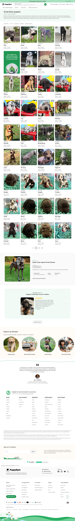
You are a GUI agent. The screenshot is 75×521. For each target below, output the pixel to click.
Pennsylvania (47, 420)
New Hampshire (48, 413)
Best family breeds (66, 354)
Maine (46, 406)
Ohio (33, 420)
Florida (59, 404)
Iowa (33, 404)
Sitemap (20, 509)
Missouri (33, 413)
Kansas (33, 406)
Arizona (20, 400)
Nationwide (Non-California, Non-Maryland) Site (49, 509)
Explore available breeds (10, 488)
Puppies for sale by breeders (10, 465)
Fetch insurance (24, 492)
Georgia (59, 406)
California (8, 400)
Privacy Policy (14, 509)
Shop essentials (9, 493)
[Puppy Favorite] (18, 28)
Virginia (59, 422)
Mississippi (60, 413)
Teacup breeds (47, 354)
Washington (8, 415)
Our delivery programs (65, 492)
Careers (62, 496)
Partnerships (24, 494)
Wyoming (8, 418)
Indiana (33, 402)
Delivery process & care (33, 7)
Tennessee (60, 420)
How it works (23, 7)
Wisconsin (34, 424)
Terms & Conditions (51, 492)
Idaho (7, 404)
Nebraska (34, 415)
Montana (7, 406)
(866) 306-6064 (47, 471)
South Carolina (60, 418)
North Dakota (34, 418)
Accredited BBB (26, 509)
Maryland (46, 409)
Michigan (33, 409)
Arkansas (59, 402)
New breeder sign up (39, 487)
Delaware (47, 402)
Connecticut (47, 400)
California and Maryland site (35, 509)
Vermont (46, 424)
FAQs (49, 489)
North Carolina (60, 415)
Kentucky (59, 409)
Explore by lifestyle (9, 491)
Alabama (59, 400)
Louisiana (59, 411)
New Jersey (47, 415)
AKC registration (25, 487)
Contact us (50, 485)
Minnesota (34, 411)
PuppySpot (3, 465)
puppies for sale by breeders (28, 393)
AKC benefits (24, 489)
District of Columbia (48, 404)
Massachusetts (48, 411)
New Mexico (21, 402)
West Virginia (60, 424)
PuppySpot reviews (25, 496)
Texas (20, 406)
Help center (50, 487)
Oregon (7, 411)
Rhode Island (47, 422)
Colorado (8, 402)
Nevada (7, 409)
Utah (7, 413)
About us (16, 7)
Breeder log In (37, 485)
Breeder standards (38, 489)
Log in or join (24, 485)
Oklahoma (21, 404)
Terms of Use (8, 509)
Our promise (63, 489)
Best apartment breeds (29, 354)
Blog (61, 494)
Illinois (33, 400)
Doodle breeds (11, 354)
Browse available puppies (7, 7)
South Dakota (34, 422)
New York (47, 418)
